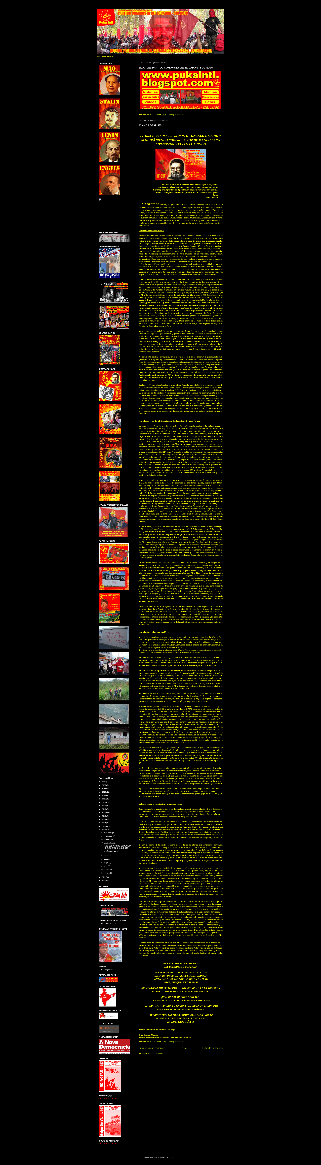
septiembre (108, 843)
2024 (104, 789)
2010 (104, 881)
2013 (104, 826)
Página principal (107, 970)
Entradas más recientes (152, 1048)
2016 (104, 816)
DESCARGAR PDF (108, 924)
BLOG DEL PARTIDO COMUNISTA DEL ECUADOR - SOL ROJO (176, 67)
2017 (104, 813)
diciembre (108, 833)
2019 (104, 806)
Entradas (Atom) (156, 1053)
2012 (104, 830)
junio (106, 859)
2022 (104, 795)
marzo (106, 869)
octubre (107, 839)
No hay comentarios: (177, 115)
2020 (104, 802)
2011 (104, 877)
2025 (104, 785)
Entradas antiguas (212, 1048)
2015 (104, 819)
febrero (107, 873)
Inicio (184, 1048)
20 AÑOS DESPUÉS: (150, 125)
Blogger (174, 1158)
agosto (107, 856)
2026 (104, 782)
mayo (106, 863)
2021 (104, 799)
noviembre (108, 836)
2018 (104, 809)
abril (106, 866)
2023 (104, 792)
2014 (104, 823)
